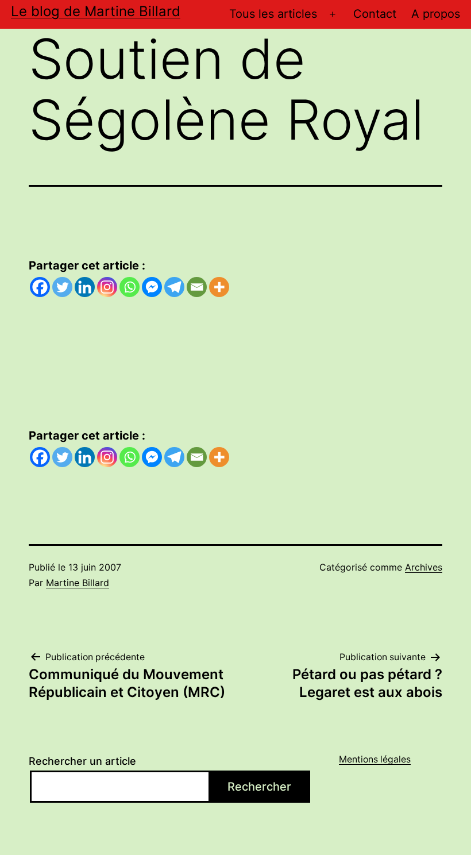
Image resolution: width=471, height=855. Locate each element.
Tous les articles (273, 14)
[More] (219, 287)
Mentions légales (375, 759)
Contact (374, 14)
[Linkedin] (85, 287)
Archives (423, 567)
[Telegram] (174, 287)
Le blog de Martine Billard (95, 11)
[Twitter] (62, 287)
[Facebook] (40, 287)
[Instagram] (107, 287)
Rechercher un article (82, 761)
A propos (435, 14)
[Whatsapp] (129, 287)
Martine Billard (77, 582)
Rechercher (259, 787)
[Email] (197, 287)
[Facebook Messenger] (152, 287)
